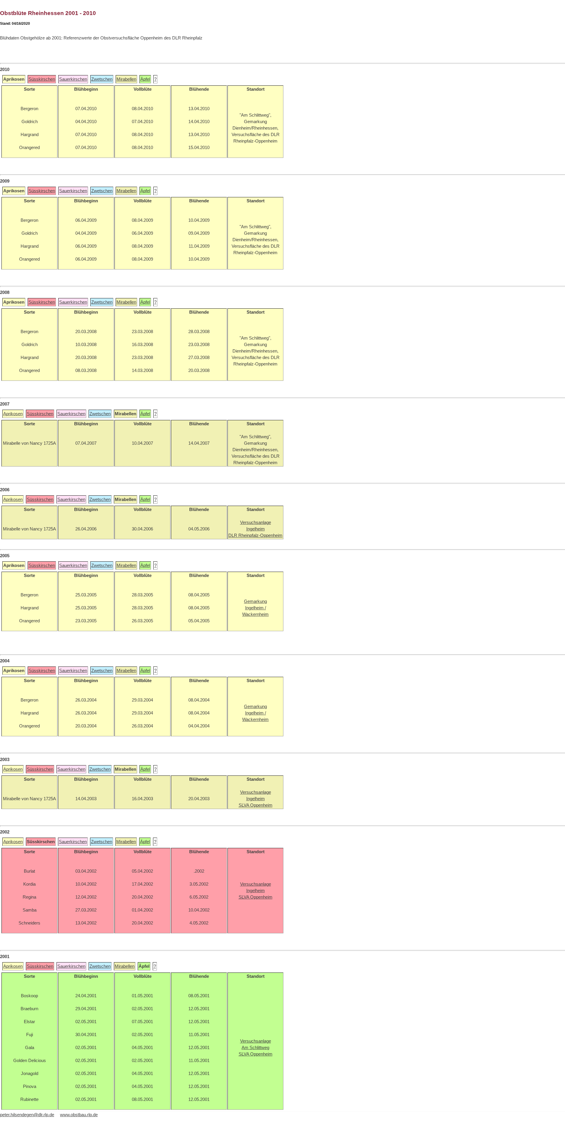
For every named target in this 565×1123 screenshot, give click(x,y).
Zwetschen (101, 79)
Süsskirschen (42, 79)
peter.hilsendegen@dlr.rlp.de (27, 1114)
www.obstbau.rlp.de (79, 1114)
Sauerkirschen (73, 79)
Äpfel (145, 79)
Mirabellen (126, 79)
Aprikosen (13, 413)
